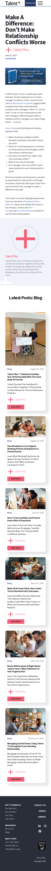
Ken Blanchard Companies (21, 103)
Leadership (10, 58)
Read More (16, 407)
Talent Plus (21, 49)
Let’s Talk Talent (12, 842)
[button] (40, 3)
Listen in (9, 128)
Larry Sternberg (24, 210)
